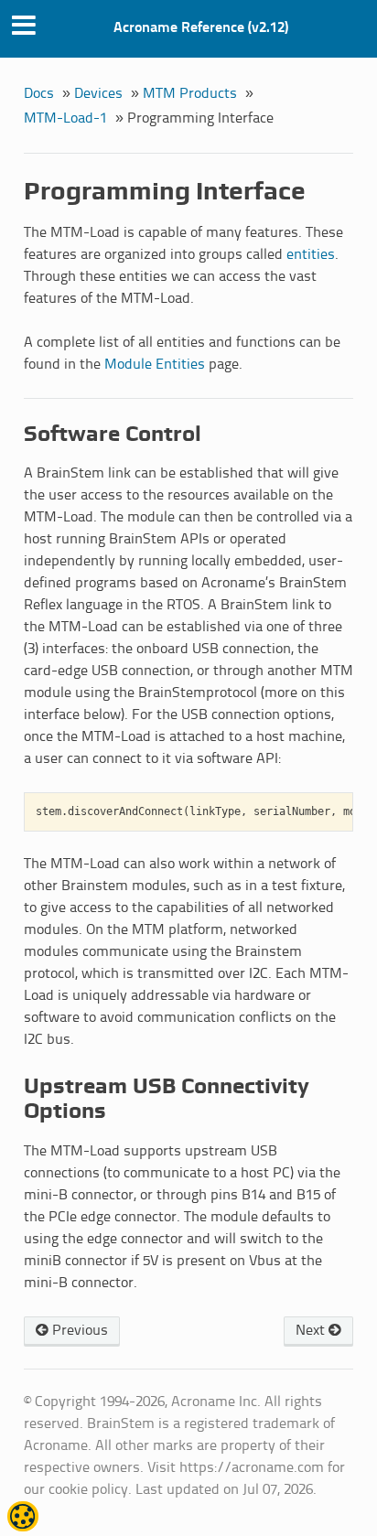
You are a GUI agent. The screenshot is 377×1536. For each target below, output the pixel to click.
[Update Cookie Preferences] (22, 1516)
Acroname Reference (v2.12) (200, 28)
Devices (98, 94)
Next (312, 1330)
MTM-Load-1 (65, 118)
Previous (78, 1330)
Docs (39, 94)
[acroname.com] (22, 1524)
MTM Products (190, 94)
